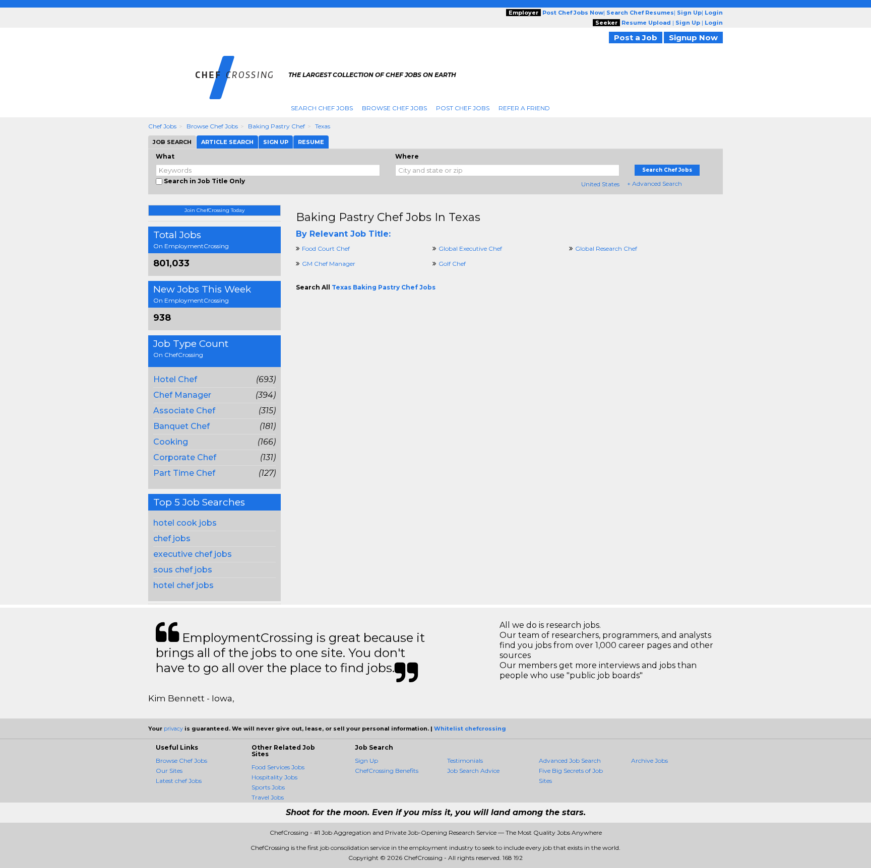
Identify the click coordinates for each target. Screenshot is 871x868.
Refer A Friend (524, 108)
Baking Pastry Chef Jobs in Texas (388, 217)
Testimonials (465, 760)
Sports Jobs (268, 787)
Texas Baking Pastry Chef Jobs (384, 287)
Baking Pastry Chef (276, 126)
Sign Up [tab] (275, 142)
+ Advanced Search (654, 183)
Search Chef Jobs (322, 108)
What (165, 156)
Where (407, 156)
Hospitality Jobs (274, 777)
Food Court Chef (326, 248)
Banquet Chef (181, 426)
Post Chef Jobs (462, 108)
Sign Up (366, 760)
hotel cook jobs (185, 523)
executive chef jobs (192, 554)
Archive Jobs (649, 760)
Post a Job (635, 37)
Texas (322, 126)
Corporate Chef (184, 457)
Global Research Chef (606, 248)
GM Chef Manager (328, 263)
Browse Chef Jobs (394, 108)
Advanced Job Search (570, 760)
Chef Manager (182, 395)
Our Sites (169, 770)
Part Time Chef (184, 473)
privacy (173, 728)
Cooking (170, 442)
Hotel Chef (175, 379)
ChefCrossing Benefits (386, 770)
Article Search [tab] (227, 142)
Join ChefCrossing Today (214, 210)
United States (600, 184)
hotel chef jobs (183, 585)
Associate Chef (184, 410)
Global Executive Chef (470, 248)
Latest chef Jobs (179, 780)
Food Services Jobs (278, 767)
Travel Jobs (268, 797)
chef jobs (172, 538)
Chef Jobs (162, 126)
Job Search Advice (473, 770)
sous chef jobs (182, 569)
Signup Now (693, 37)
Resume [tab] (311, 142)
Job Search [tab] (172, 142)
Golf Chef (452, 263)
